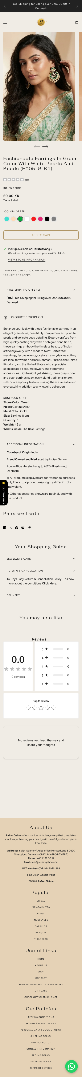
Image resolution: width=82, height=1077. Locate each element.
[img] (13, 180)
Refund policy (41, 1055)
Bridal (41, 900)
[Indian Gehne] (41, 22)
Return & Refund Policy (41, 1023)
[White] (26, 218)
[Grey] (53, 218)
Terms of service (41, 1068)
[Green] (20, 218)
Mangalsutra (41, 907)
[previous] (5, 6)
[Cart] (77, 22)
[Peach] (13, 218)
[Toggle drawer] (5, 22)
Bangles (41, 932)
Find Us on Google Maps (41, 874)
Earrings (41, 926)
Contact (41, 978)
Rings (41, 913)
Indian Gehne (12, 188)
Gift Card (41, 990)
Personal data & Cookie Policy (41, 1029)
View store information (26, 259)
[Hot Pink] (40, 218)
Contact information (41, 1049)
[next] (77, 6)
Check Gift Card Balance (41, 997)
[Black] (47, 218)
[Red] (33, 218)
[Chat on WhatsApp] (71, 1066)
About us (41, 965)
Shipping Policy (41, 1036)
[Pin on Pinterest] (16, 527)
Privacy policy (41, 1042)
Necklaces (41, 920)
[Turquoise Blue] (6, 218)
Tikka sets (41, 939)
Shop (41, 971)
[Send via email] (23, 527)
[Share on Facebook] (5, 527)
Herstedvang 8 (42, 249)
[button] (29, 527)
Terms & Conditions (41, 1017)
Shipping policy (41, 1061)
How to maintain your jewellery (41, 984)
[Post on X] (11, 528)
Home (41, 959)
